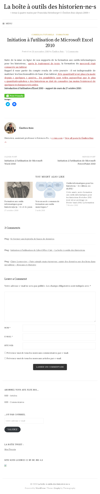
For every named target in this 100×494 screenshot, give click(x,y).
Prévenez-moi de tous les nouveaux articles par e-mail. (34, 358)
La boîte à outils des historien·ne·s (50, 7)
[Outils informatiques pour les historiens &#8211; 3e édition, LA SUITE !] (81, 194)
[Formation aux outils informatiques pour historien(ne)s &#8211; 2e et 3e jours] (18, 190)
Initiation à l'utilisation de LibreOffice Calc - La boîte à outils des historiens (47, 250)
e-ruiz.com (57, 138)
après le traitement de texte (44, 63)
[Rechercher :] (95, 23)
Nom (7, 328)
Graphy (57, 488)
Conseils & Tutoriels (43, 34)
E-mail (8, 337)
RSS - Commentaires (14, 402)
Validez (12, 429)
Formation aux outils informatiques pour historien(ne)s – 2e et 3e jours (18, 204)
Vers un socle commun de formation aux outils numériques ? (47, 204)
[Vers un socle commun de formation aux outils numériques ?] (49, 190)
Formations (62, 34)
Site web (8, 345)
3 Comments (72, 51)
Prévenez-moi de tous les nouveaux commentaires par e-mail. (38, 353)
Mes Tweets (10, 449)
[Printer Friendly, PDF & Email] (14, 95)
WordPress (40, 488)
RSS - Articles (10, 395)
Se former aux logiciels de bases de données (32, 238)
